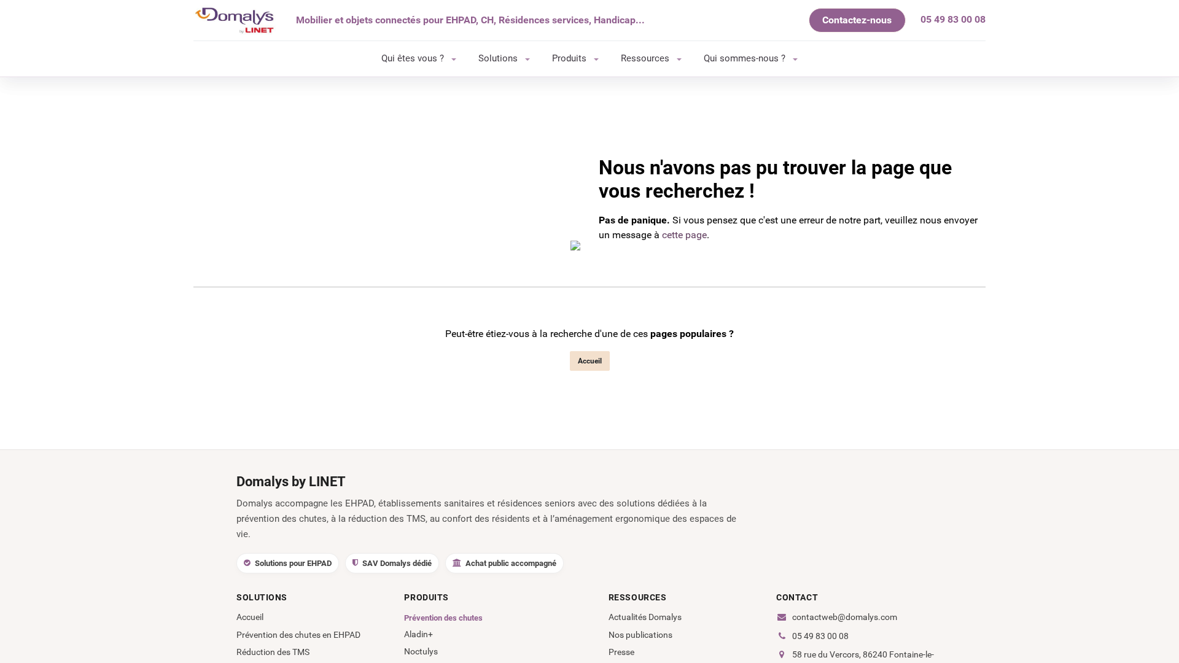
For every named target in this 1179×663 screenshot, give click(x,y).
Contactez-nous (857, 20)
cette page (684, 235)
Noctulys (421, 651)
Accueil (590, 361)
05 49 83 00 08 (820, 636)
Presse (621, 652)
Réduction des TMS (272, 652)
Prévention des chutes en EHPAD (298, 635)
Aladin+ (418, 634)
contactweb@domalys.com (844, 617)
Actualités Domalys (645, 617)
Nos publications (640, 635)
